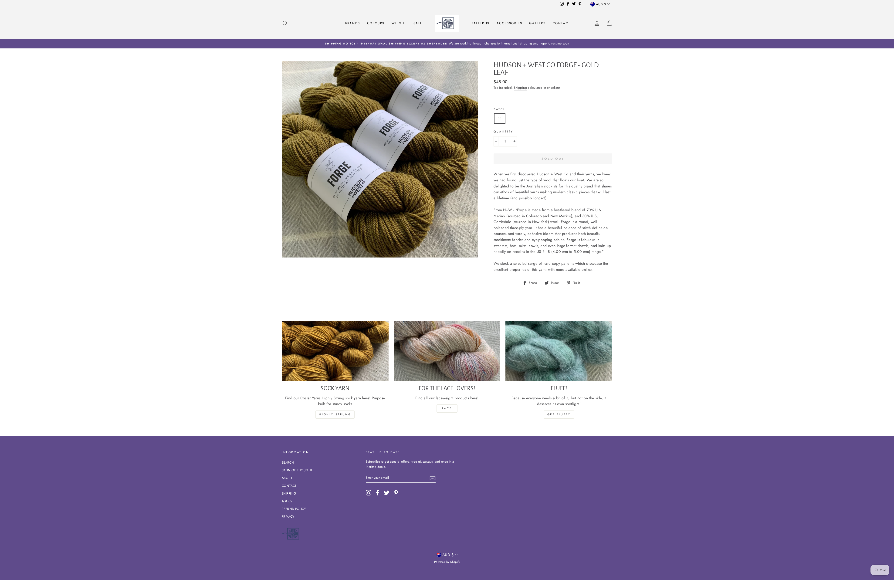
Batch (500, 109)
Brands (352, 23)
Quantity (503, 131)
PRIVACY (288, 516)
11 (499, 118)
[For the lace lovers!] (447, 351)
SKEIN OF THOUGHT (297, 470)
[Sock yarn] (335, 351)
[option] (447, 43)
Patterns (480, 23)
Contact (561, 23)
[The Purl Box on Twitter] (386, 492)
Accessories (509, 23)
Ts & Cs (287, 501)
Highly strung (335, 414)
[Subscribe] (433, 478)
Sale (418, 23)
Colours (376, 23)
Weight (399, 23)
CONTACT (289, 485)
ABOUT (287, 477)
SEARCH (288, 462)
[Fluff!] (558, 351)
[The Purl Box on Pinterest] (396, 492)
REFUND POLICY (294, 508)
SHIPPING (289, 493)
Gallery (537, 23)
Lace (447, 408)
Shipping (520, 87)
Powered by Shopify (447, 562)
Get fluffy (559, 414)
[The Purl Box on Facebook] (377, 492)
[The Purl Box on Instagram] (368, 492)
